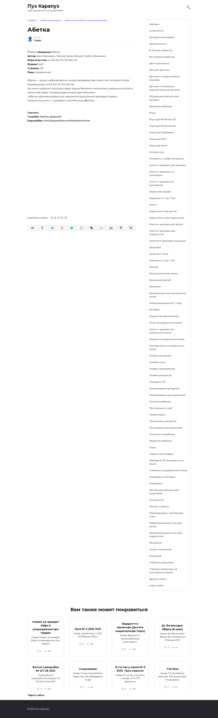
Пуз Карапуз (43, 6)
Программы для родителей (166, 427)
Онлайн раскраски (160, 375)
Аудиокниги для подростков (166, 217)
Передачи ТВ (157, 381)
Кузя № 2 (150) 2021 (88, 628)
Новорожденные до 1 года (165, 303)
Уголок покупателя (160, 549)
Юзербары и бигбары (162, 476)
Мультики (155, 286)
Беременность (158, 43)
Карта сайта (156, 585)
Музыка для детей (160, 280)
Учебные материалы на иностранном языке (163, 571)
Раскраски (155, 542)
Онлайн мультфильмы (162, 368)
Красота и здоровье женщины (167, 240)
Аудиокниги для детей (163, 211)
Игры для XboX (158, 145)
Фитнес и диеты (159, 506)
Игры (152, 112)
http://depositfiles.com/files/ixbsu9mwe (67, 120)
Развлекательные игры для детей (165, 525)
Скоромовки (88, 668)
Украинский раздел (161, 453)
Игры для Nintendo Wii (162, 126)
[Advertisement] (81, 148)
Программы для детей (162, 421)
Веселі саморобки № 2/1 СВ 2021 (45, 668)
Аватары (154, 24)
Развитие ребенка (160, 440)
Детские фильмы (159, 70)
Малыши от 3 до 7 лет (162, 260)
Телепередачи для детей (164, 388)
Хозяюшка (155, 556)
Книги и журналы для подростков (162, 232)
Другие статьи (157, 579)
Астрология (156, 30)
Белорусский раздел (161, 37)
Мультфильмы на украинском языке (166, 347)
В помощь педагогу (160, 50)
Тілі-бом (172, 668)
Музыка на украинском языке (166, 339)
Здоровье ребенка (160, 106)
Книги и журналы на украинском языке (161, 331)
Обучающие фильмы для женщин (164, 98)
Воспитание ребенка (162, 56)
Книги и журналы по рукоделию (161, 183)
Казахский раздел (160, 191)
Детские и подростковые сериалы (164, 78)
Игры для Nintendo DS (162, 119)
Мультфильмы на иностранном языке (167, 295)
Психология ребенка (162, 434)
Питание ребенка (160, 401)
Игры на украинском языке (165, 322)
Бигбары (154, 309)
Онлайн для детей (160, 355)
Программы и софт (160, 408)
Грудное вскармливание (164, 316)
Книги (153, 204)
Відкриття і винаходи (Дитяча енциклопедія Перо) (130, 627)
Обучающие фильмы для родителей (164, 492)
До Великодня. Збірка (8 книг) (172, 627)
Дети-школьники (159, 63)
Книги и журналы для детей (166, 224)
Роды (152, 447)
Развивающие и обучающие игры (166, 515)
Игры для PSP (157, 139)
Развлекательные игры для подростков (165, 535)
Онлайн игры (157, 362)
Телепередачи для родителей (167, 395)
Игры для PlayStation (161, 132)
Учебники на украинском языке (168, 470)
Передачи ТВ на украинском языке (166, 462)
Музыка (153, 267)
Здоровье (155, 247)
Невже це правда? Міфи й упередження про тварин (45, 627)
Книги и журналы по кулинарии (161, 173)
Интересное (156, 152)
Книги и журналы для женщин (167, 165)
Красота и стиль (158, 253)
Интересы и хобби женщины (166, 158)
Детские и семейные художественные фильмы (164, 88)
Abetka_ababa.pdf (50, 116)
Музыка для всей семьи (163, 273)
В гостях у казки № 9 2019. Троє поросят (130, 668)
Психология (156, 500)
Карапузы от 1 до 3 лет (162, 198)
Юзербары (155, 483)
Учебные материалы (161, 562)
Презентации (157, 414)
